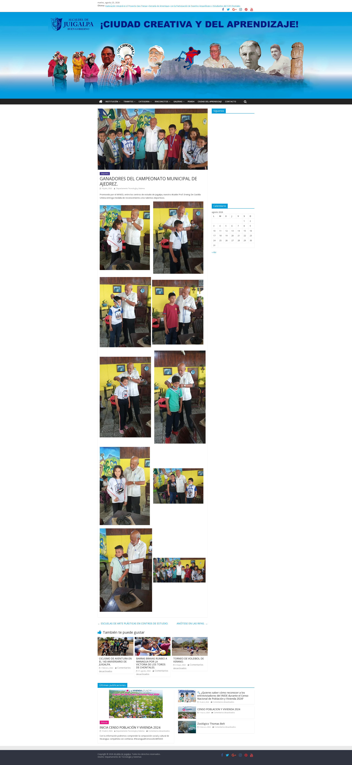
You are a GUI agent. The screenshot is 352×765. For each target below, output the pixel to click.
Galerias (178, 101)
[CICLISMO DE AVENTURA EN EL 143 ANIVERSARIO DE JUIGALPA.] (115, 638)
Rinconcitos (161, 101)
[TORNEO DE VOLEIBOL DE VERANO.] (190, 638)
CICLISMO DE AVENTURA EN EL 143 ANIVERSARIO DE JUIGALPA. (115, 661)
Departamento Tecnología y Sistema (130, 188)
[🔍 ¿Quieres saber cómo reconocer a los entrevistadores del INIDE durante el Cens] (187, 691)
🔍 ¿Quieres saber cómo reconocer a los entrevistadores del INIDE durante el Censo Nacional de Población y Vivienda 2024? (222, 695)
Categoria (144, 101)
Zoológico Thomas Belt (116, 5)
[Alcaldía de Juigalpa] (101, 101)
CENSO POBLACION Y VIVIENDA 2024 (218, 709)
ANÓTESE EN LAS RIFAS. (192, 623)
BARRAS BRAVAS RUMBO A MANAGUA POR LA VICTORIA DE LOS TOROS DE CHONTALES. (151, 663)
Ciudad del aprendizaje (210, 101)
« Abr (214, 252)
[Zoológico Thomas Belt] (187, 722)
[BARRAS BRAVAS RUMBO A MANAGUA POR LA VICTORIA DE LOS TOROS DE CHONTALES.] (152, 638)
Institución (111, 101)
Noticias (104, 722)
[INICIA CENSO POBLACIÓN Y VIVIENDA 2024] (136, 691)
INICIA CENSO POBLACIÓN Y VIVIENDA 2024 (130, 727)
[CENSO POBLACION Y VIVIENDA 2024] (187, 708)
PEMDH (191, 101)
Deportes (104, 173)
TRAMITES (128, 101)
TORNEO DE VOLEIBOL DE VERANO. (188, 660)
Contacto (230, 101)
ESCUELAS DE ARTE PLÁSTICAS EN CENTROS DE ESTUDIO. (133, 623)
